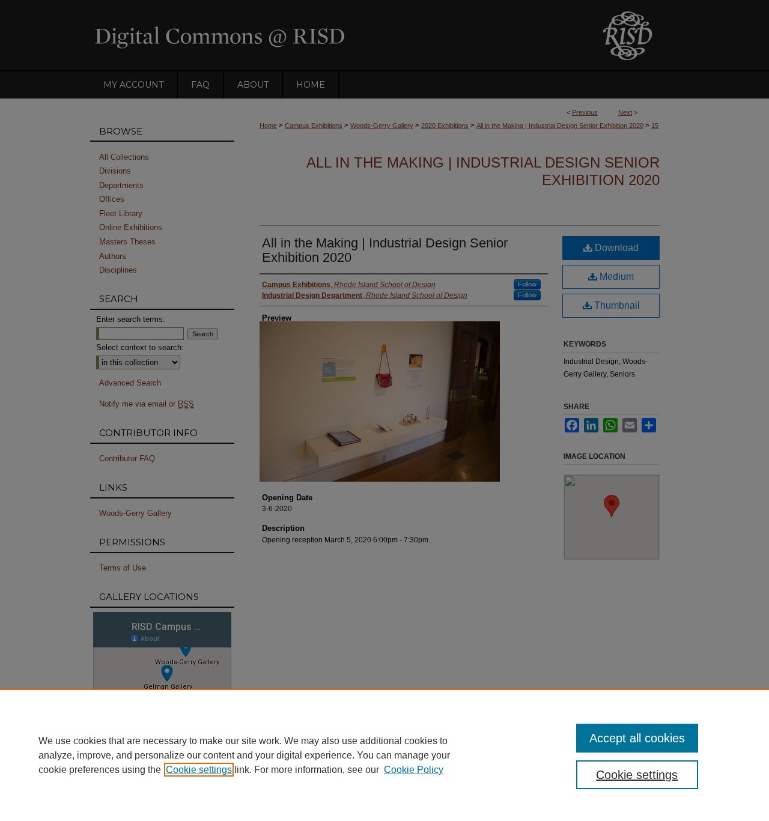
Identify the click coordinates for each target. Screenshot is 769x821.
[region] (384, 755)
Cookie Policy (413, 770)
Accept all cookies (637, 738)
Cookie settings (199, 770)
